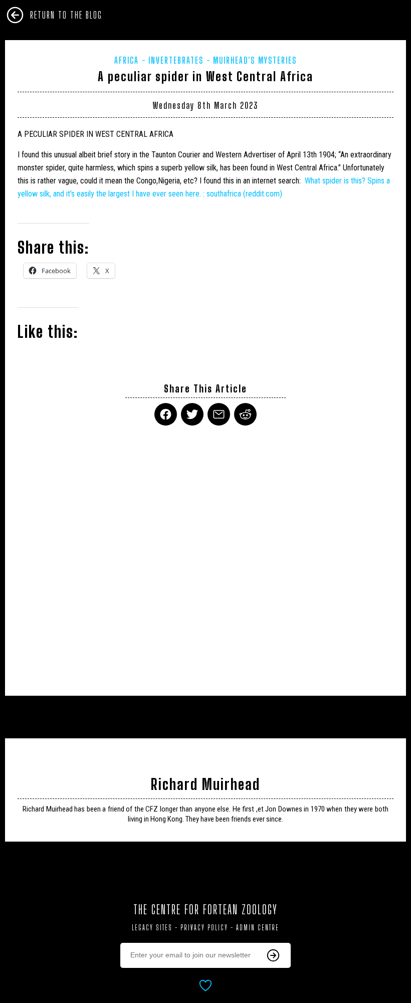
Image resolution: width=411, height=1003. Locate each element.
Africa (126, 60)
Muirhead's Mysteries (255, 60)
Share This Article (205, 388)
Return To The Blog (66, 15)
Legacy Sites (152, 927)
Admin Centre (257, 927)
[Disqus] (205, 554)
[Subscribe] (273, 955)
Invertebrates (175, 60)
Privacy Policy (204, 927)
